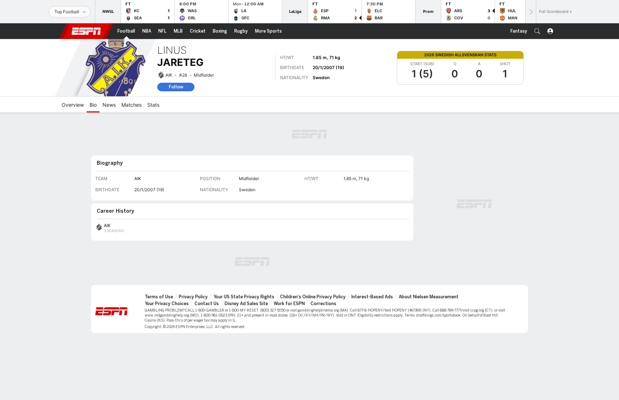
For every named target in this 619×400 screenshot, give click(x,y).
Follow (176, 87)
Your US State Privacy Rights (243, 296)
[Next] (530, 11)
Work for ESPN (289, 303)
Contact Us (207, 303)
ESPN (86, 31)
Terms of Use (159, 296)
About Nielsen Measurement (429, 296)
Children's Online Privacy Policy (313, 296)
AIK (168, 75)
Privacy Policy (193, 296)
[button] (537, 31)
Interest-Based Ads (372, 296)
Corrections (323, 303)
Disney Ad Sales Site (246, 303)
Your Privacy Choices (167, 303)
